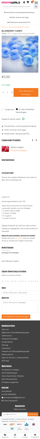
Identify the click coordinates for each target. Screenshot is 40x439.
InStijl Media (21, 421)
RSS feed (5, 361)
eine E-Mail (18, 238)
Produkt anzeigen (19, 150)
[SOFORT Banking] (13, 425)
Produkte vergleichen (10, 382)
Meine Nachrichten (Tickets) (12, 376)
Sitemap (5, 345)
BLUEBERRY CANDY (22, 27)
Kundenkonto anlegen (10, 370)
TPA (8, 33)
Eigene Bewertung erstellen (24, 33)
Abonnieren (32, 414)
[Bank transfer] (6, 425)
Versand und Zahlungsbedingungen (16, 351)
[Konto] (24, 2)
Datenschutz (7, 336)
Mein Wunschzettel (9, 379)
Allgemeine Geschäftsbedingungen (15, 333)
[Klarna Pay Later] (20, 430)
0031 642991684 (9, 394)
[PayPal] (27, 430)
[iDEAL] (34, 425)
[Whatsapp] (23, 119)
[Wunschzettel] (28, 2)
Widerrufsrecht (7, 355)
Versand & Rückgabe (10, 339)
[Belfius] (20, 425)
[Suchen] (36, 6)
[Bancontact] (13, 430)
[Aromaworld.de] (11, 2)
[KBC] (27, 425)
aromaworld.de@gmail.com (14, 398)
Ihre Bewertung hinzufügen (16, 317)
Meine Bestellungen (9, 373)
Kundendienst (7, 342)
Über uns (5, 329)
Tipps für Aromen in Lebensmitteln (15, 358)
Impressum (6, 348)
